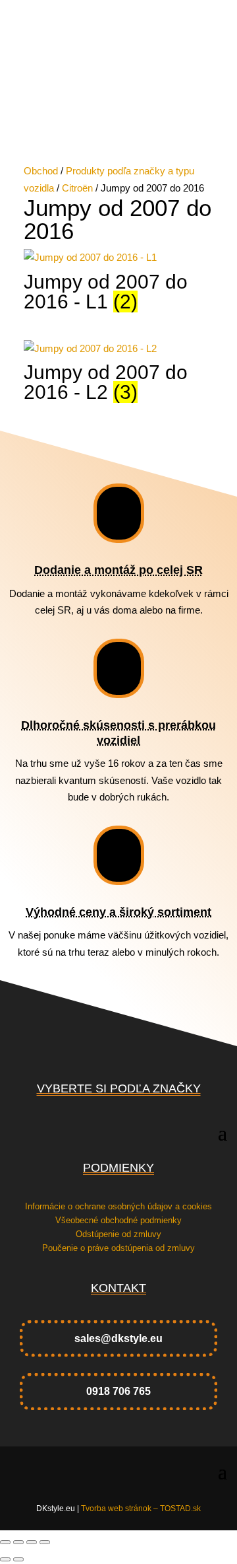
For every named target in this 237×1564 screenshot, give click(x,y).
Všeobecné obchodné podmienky (118, 1220)
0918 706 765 (118, 1391)
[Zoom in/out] (5, 1542)
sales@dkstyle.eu (118, 1338)
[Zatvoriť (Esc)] (45, 1542)
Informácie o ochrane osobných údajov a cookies (118, 1206)
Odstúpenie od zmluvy (118, 1234)
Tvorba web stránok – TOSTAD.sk (141, 1508)
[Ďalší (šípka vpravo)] (18, 1559)
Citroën (77, 188)
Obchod (41, 170)
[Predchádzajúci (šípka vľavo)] (5, 1559)
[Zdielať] (31, 1542)
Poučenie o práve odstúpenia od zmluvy (118, 1248)
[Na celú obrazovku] (18, 1542)
